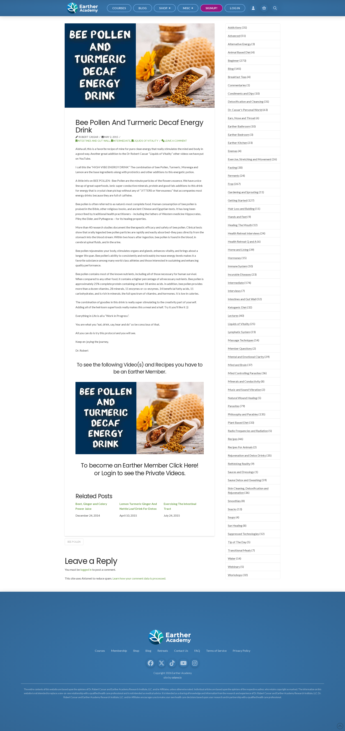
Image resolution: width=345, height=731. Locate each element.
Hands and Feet (237, 216)
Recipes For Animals (240, 447)
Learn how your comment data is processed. (139, 578)
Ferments (233, 175)
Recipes (233, 439)
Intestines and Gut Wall (93, 140)
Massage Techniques (241, 340)
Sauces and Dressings (241, 472)
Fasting (232, 167)
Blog (231, 68)
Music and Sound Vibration (244, 389)
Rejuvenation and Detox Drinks (247, 455)
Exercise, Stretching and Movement (249, 159)
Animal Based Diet (239, 52)
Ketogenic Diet (237, 307)
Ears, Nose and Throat (241, 118)
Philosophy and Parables (243, 414)
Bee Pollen (74, 541)
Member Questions (240, 348)
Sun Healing (235, 525)
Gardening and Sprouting (243, 192)
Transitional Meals (239, 550)
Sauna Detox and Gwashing (244, 480)
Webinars (234, 566)
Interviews (234, 290)
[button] (253, 8)
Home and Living (238, 249)
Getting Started (237, 200)
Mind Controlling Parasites (244, 373)
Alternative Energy (239, 44)
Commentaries (237, 85)
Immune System (237, 266)
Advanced (234, 35)
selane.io (177, 677)
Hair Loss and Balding (241, 208)
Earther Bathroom (239, 126)
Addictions (234, 27)
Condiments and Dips (241, 93)
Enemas (232, 151)
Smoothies (234, 501)
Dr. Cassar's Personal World (245, 109)
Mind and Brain (237, 364)
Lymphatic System (239, 332)
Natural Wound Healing (242, 398)
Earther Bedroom (238, 134)
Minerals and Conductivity (244, 381)
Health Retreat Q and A (242, 241)
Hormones (234, 258)
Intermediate (121, 140)
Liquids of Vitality (145, 140)
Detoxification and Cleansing (245, 101)
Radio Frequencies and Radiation (248, 430)
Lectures (233, 315)
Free (230, 183)
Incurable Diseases (239, 274)
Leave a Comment (175, 140)
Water (232, 558)
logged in (86, 569)
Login (108, 473)
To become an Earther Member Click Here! (139, 465)
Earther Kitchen (237, 142)
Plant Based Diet (238, 422)
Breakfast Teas (237, 77)
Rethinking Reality (239, 463)
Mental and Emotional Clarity (246, 356)
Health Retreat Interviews (244, 233)
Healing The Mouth (240, 225)
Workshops (235, 575)
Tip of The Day (237, 542)
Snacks (232, 509)
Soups (231, 517)
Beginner (233, 60)
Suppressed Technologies (243, 533)
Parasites (233, 406)
